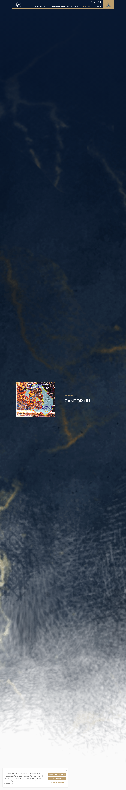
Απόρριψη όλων (57, 778)
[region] (35, 777)
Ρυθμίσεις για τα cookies (57, 782)
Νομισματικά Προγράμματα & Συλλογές (65, 6)
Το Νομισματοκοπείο (42, 6)
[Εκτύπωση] (113, 396)
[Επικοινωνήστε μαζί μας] (95, 2)
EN (98, 2)
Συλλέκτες (97, 6)
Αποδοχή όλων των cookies (57, 774)
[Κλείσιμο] (66, 770)
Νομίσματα (86, 6)
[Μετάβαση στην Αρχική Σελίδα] (19, 4)
